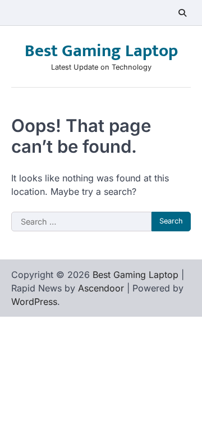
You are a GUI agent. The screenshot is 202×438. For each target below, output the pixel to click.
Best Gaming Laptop (101, 51)
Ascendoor (101, 288)
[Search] (182, 12)
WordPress (34, 301)
